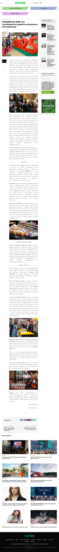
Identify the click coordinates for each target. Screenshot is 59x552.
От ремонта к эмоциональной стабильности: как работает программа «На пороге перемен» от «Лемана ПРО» (14, 504)
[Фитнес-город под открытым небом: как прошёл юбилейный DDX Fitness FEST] (44, 60)
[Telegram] (35, 420)
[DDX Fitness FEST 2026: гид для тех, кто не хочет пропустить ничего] (44, 447)
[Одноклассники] (23, 420)
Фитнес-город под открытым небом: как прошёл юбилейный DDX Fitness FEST (51, 63)
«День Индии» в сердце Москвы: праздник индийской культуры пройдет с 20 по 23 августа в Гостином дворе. (51, 50)
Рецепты (39, 539)
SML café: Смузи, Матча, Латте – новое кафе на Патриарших (9, 429)
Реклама (33, 541)
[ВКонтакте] (21, 420)
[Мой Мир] (25, 420)
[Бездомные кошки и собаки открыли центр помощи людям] (44, 26)
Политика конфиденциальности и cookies (20, 544)
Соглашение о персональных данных (39, 544)
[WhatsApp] (33, 420)
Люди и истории (9, 539)
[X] (29, 420)
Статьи (3, 525)
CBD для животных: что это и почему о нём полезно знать (15, 527)
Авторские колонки (24, 539)
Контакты (51, 539)
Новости (49, 24)
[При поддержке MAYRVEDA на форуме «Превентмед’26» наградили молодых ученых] (44, 494)
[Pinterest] (27, 420)
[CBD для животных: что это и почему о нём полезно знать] (15, 517)
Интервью (33, 539)
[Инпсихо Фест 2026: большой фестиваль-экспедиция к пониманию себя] (44, 35)
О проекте (26, 541)
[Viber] (31, 420)
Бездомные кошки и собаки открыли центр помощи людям (51, 27)
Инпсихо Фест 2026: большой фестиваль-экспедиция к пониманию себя (51, 37)
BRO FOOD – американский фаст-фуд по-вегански (30, 428)
